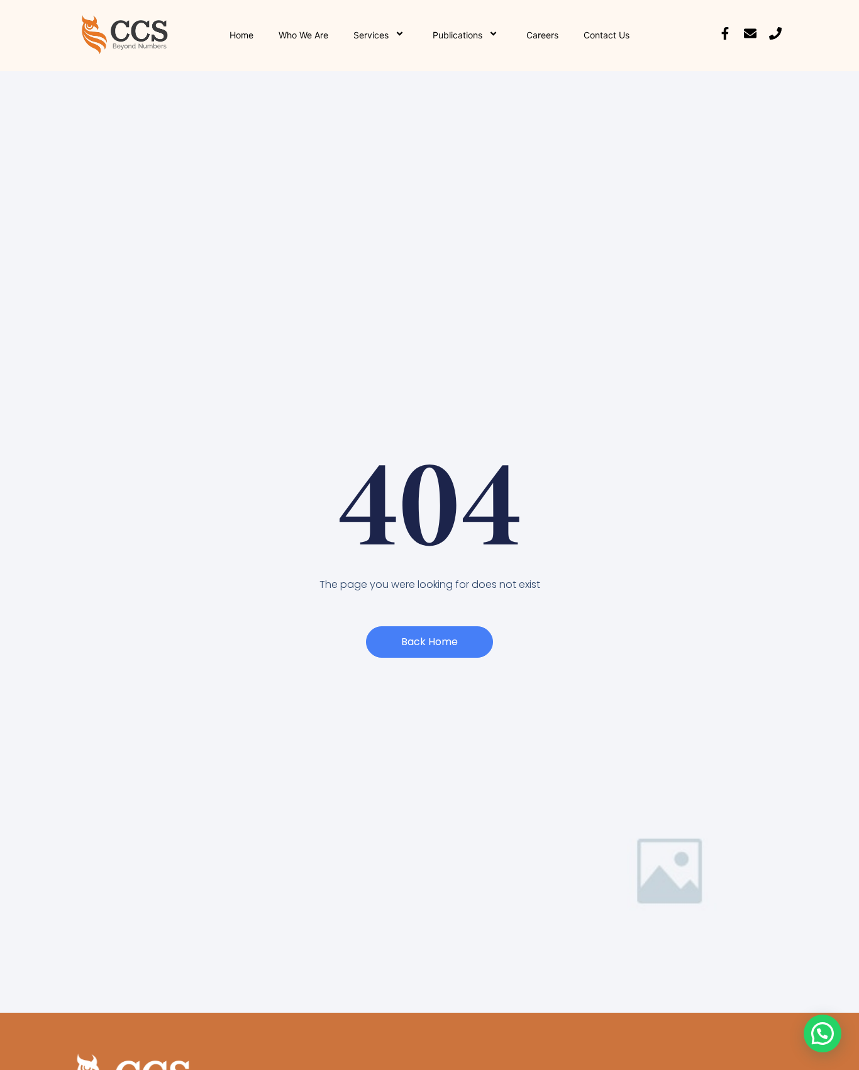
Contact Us (606, 35)
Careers (542, 35)
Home (241, 35)
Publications (457, 35)
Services (371, 35)
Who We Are (303, 35)
